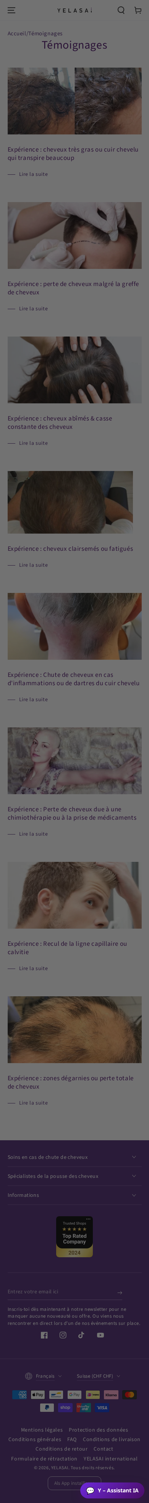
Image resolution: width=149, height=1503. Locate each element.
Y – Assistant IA (112, 1490)
